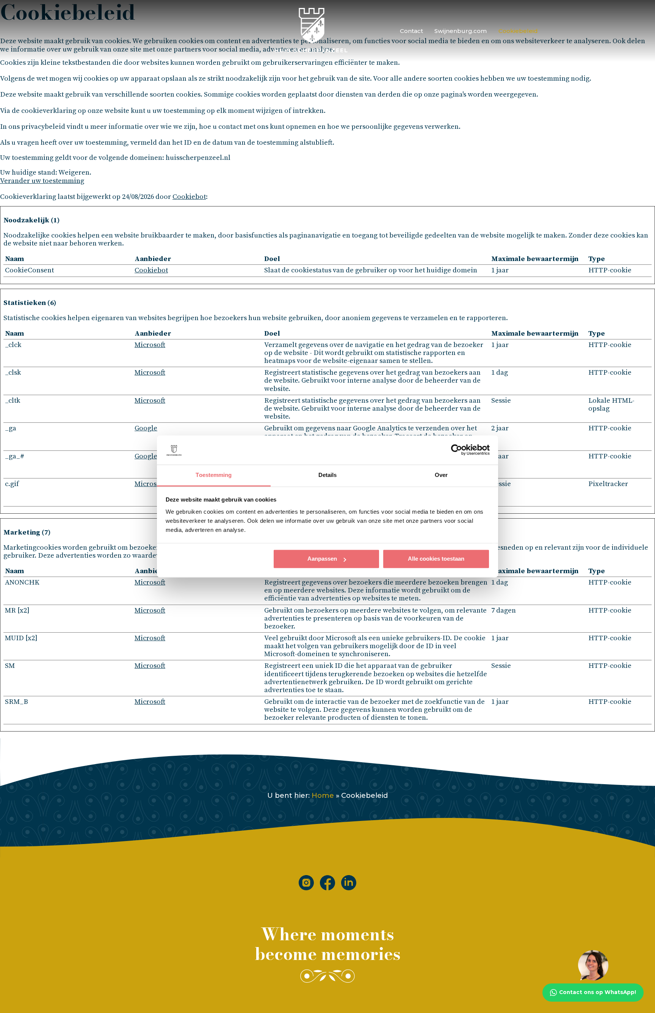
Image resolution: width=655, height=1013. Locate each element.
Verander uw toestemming (42, 181)
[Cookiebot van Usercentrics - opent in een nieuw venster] (456, 450)
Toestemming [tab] (214, 475)
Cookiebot (189, 196)
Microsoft (150, 345)
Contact (411, 30)
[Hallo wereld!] (327, 882)
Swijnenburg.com (460, 30)
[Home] (306, 882)
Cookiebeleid (518, 30)
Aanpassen (322, 559)
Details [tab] (327, 475)
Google (146, 428)
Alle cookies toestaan (436, 559)
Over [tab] (441, 475)
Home (323, 795)
